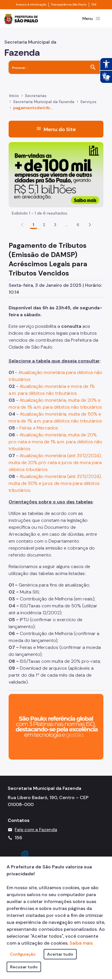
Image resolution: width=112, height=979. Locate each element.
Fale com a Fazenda (36, 830)
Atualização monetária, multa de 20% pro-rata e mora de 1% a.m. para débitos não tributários (55, 442)
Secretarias (36, 95)
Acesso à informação (31, 4)
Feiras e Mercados (39, 428)
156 (93, 4)
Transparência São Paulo (68, 4)
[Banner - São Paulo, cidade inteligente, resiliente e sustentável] (56, 726)
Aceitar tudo (60, 954)
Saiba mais (81, 943)
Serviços (88, 101)
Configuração (23, 954)
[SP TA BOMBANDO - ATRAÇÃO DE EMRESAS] (56, 174)
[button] (90, 224)
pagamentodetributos (32, 107)
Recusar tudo (24, 966)
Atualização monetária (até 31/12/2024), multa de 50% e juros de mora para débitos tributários (55, 483)
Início (14, 95)
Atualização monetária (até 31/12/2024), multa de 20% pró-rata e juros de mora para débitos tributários (55, 462)
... (66, 224)
